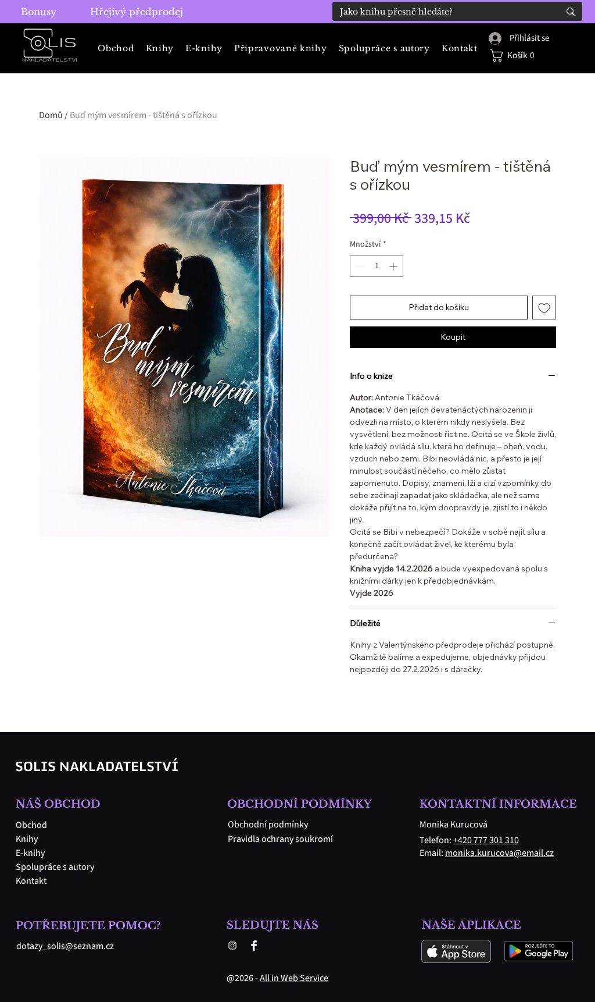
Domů (51, 115)
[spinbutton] (376, 266)
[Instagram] (232, 945)
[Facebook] (254, 945)
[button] (518, 55)
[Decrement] (359, 266)
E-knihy (30, 853)
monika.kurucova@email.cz (499, 853)
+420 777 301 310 (486, 840)
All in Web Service (294, 978)
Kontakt (31, 881)
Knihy (27, 839)
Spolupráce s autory (52, 867)
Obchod (31, 825)
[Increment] (394, 266)
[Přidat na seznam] (544, 307)
